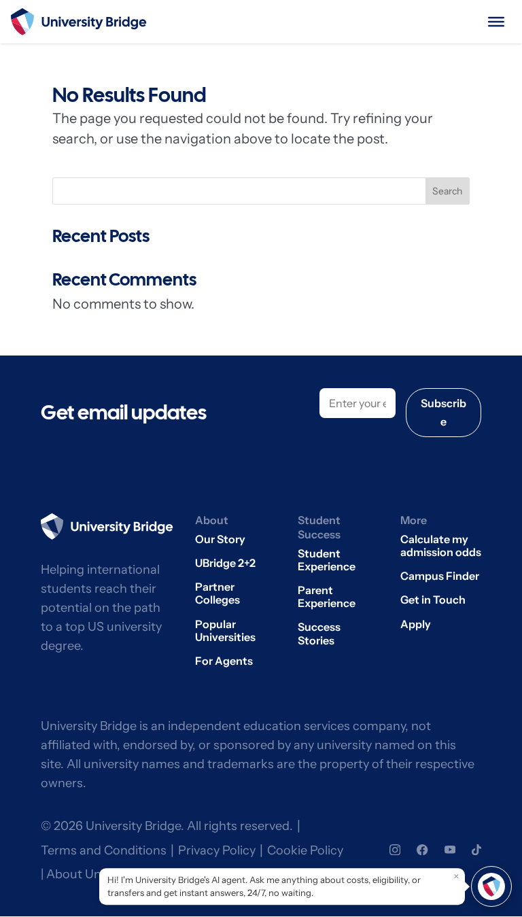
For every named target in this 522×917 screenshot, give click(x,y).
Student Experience (326, 560)
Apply (415, 624)
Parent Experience (326, 597)
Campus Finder (439, 576)
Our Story (220, 539)
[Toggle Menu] (496, 22)
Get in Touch (433, 599)
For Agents (224, 661)
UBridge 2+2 (225, 563)
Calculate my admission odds (440, 546)
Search (447, 191)
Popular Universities (225, 631)
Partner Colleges (217, 593)
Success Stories (319, 633)
